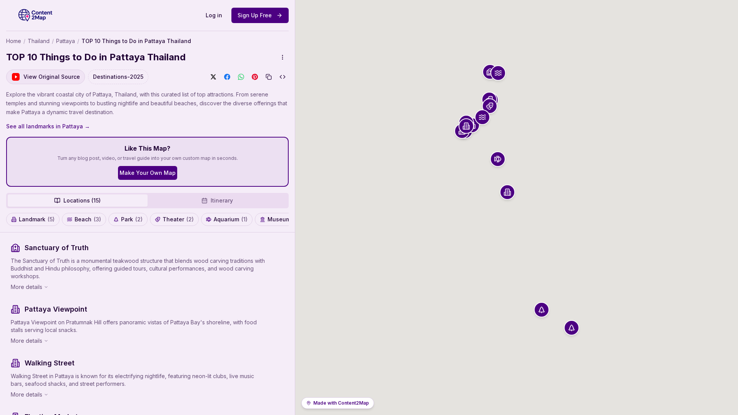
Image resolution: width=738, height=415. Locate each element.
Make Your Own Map (148, 172)
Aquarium (231, 219)
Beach (88, 219)
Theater (178, 219)
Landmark (37, 219)
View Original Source (51, 76)
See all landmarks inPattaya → (48, 126)
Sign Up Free (255, 15)
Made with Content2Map (341, 403)
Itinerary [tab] (222, 200)
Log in (214, 15)
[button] (490, 72)
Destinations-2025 (118, 76)
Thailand (39, 41)
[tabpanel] (147, 323)
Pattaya (65, 41)
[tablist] (147, 200)
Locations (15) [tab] (82, 200)
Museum (283, 219)
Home (13, 41)
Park (132, 219)
